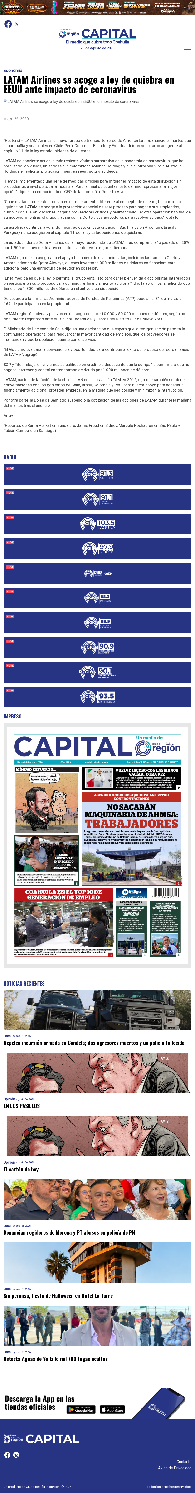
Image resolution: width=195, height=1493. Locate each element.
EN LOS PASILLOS (22, 1106)
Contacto (184, 1462)
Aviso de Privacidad (174, 1468)
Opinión (9, 1099)
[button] (187, 50)
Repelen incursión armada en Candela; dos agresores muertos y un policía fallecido (94, 1043)
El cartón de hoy (21, 1169)
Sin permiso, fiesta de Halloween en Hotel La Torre (58, 1296)
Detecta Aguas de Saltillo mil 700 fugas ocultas (56, 1359)
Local (7, 1036)
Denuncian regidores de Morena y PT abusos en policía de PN (69, 1232)
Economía (13, 70)
